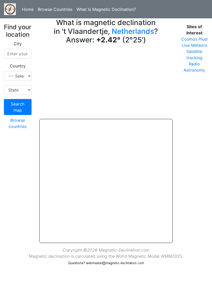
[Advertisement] (106, 83)
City (18, 43)
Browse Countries (55, 9)
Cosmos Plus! (194, 39)
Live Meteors (194, 45)
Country (18, 65)
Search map (17, 107)
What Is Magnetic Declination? (106, 9)
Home (28, 9)
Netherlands (133, 31)
